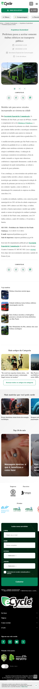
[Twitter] (23, 642)
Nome (5, 541)
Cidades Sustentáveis (11, 23)
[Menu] (37, 4)
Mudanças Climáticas (25, 123)
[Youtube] (17, 642)
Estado (6, 551)
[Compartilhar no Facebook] (16, 97)
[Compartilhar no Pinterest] (30, 97)
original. (33, 249)
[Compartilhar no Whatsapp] (9, 97)
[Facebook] (3, 642)
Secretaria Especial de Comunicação (17, 116)
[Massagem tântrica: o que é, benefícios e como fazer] (15, 455)
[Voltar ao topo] (35, 677)
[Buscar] (31, 4)
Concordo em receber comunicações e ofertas (18, 572)
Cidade (6, 561)
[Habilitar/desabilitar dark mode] (14, 88)
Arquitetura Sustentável (26, 23)
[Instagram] (10, 642)
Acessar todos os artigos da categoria (19, 382)
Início (1, 23)
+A (19, 88)
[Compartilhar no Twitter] (23, 97)
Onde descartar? (15, 10)
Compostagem (22, 17)
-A (24, 88)
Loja (34, 10)
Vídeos (6, 17)
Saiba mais (24, 686)
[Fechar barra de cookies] (36, 685)
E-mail (6, 530)
